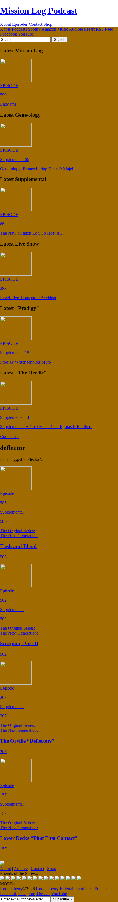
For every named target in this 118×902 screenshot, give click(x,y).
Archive (21, 868)
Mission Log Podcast (38, 11)
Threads (43, 893)
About (5, 24)
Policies (101, 888)
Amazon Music (54, 29)
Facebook (8, 34)
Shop (47, 24)
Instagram (26, 893)
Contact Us (9, 436)
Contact (35, 24)
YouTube (26, 34)
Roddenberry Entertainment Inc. (64, 888)
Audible (76, 29)
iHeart (89, 29)
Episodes (20, 24)
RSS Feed (104, 29)
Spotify (34, 29)
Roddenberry (11, 888)
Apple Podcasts (13, 29)
